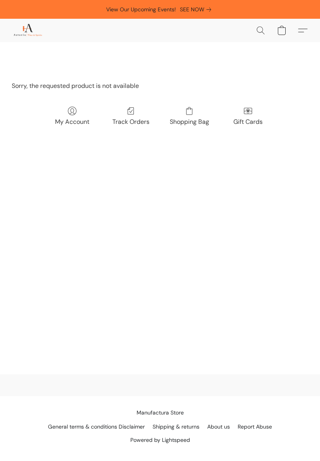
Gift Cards (248, 122)
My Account (72, 122)
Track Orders (130, 122)
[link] (197, 9)
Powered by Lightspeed (160, 439)
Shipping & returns (176, 426)
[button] (27, 30)
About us (218, 426)
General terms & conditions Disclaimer (96, 426)
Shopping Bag (189, 122)
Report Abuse (255, 426)
